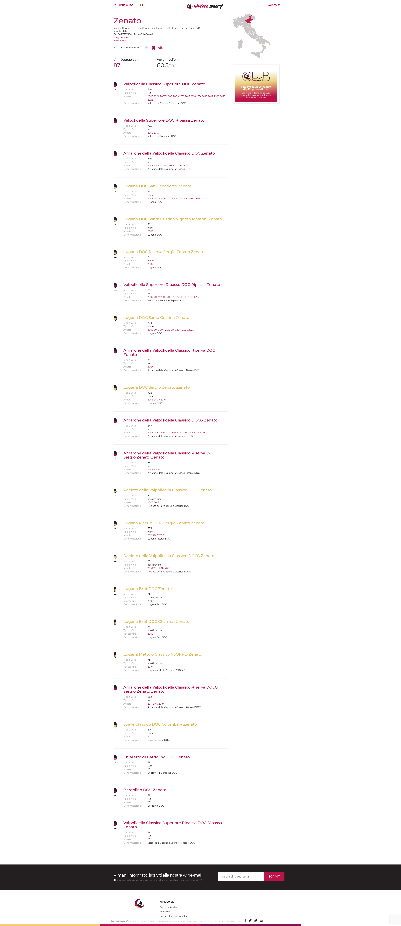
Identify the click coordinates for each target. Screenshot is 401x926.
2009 (176, 96)
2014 (193, 96)
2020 (216, 96)
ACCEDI (273, 5)
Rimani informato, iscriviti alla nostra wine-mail (158, 875)
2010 (163, 198)
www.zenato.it (121, 40)
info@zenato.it (122, 37)
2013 (187, 96)
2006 (156, 96)
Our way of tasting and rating (174, 915)
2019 (210, 96)
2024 (191, 198)
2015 (180, 297)
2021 (222, 96)
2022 (150, 99)
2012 (181, 96)
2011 (169, 198)
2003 (150, 165)
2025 (197, 198)
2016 (198, 96)
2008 (169, 96)
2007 (163, 96)
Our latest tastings (169, 907)
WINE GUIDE (126, 5)
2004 (157, 165)
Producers (165, 911)
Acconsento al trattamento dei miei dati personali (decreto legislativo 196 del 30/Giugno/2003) (159, 880)
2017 (190, 432)
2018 (204, 96)
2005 (150, 96)
